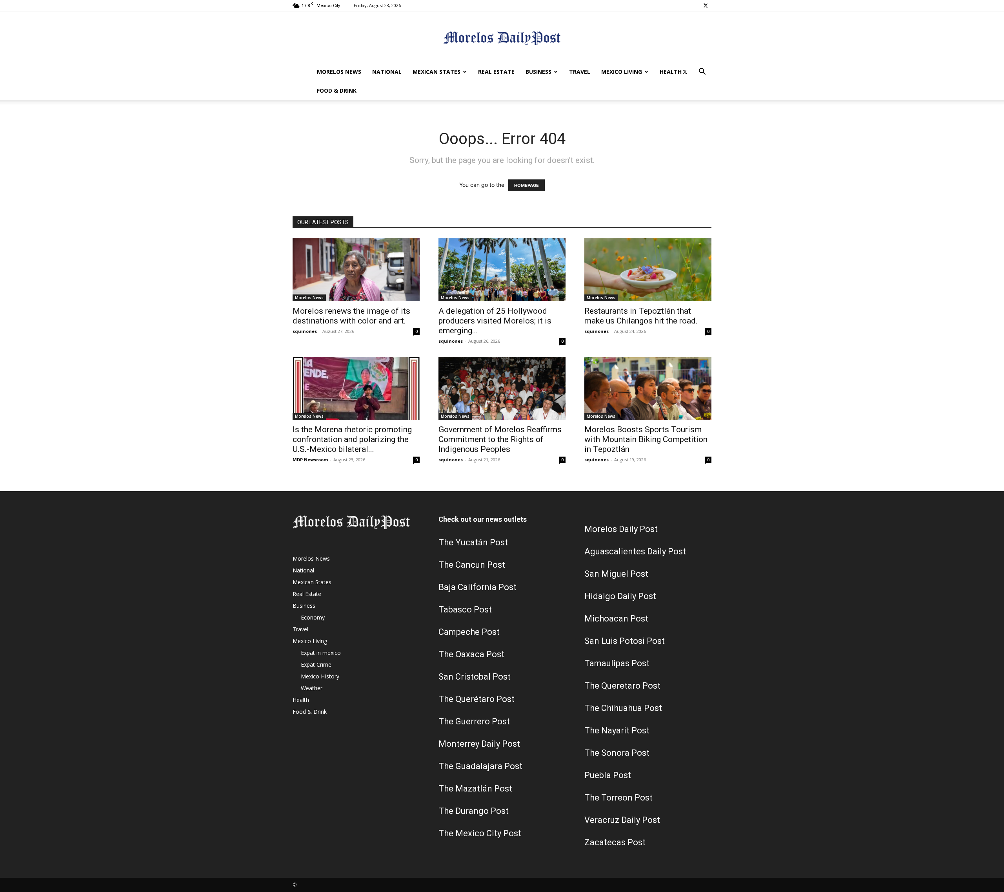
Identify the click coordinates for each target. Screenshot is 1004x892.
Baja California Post (477, 587)
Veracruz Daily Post (622, 820)
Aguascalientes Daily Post (635, 551)
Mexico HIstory (320, 676)
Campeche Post (469, 632)
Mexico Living (621, 71)
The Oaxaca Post (471, 654)
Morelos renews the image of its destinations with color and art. (351, 315)
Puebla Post (607, 775)
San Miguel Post (616, 574)
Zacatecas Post (615, 842)
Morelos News (339, 71)
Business (538, 71)
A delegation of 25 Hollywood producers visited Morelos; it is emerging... (494, 320)
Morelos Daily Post (621, 529)
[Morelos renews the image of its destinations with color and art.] (356, 269)
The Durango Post (473, 811)
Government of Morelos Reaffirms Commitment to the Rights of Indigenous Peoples (500, 439)
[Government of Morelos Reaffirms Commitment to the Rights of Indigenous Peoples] (502, 388)
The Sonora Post (616, 753)
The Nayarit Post (616, 730)
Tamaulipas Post (616, 663)
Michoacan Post (616, 618)
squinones (305, 331)
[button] (702, 72)
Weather (311, 688)
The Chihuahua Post (623, 708)
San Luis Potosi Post (624, 641)
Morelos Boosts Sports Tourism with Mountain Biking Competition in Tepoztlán (646, 439)
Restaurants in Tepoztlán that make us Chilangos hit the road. (641, 315)
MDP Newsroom (310, 459)
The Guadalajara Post (480, 766)
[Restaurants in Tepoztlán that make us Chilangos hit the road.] (647, 269)
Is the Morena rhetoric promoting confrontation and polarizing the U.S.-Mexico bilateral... (352, 439)
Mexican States (436, 71)
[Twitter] (705, 5)
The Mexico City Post (479, 833)
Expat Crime (316, 664)
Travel (579, 71)
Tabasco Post (465, 609)
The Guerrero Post (474, 721)
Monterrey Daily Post (479, 744)
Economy (313, 617)
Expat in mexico (321, 652)
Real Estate (496, 71)
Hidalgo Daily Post (620, 596)
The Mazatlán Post (475, 788)
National (387, 71)
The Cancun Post (471, 565)
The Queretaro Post (622, 686)
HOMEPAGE (526, 185)
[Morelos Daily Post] (502, 37)
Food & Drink (336, 90)
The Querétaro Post (476, 699)
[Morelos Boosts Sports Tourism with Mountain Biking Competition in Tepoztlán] (647, 388)
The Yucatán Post (473, 542)
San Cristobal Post (474, 677)
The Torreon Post (618, 797)
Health (671, 71)
